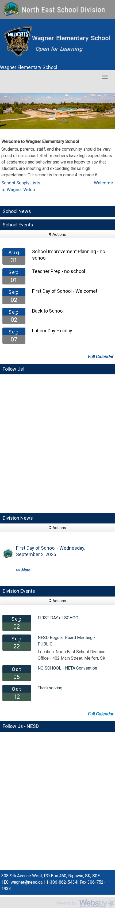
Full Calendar (101, 356)
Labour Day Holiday (52, 330)
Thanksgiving (50, 687)
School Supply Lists (22, 182)
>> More (23, 570)
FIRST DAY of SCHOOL (59, 617)
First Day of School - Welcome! (64, 291)
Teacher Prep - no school (58, 271)
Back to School (48, 311)
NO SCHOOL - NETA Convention (67, 668)
